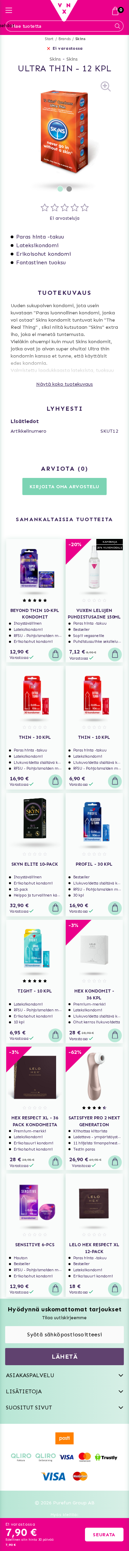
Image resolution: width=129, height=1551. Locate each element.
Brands (64, 39)
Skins (80, 39)
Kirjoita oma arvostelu (64, 487)
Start (49, 39)
